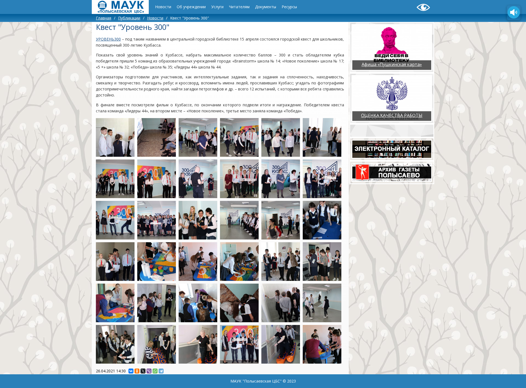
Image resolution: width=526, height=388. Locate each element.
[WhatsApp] (155, 371)
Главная (103, 18)
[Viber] (149, 371)
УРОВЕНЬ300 (108, 39)
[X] (143, 371)
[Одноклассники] (137, 371)
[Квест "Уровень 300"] (115, 137)
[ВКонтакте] (130, 371)
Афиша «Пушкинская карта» (392, 64)
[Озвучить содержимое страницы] (514, 12)
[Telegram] (161, 371)
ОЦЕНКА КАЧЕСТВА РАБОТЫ (391, 115)
